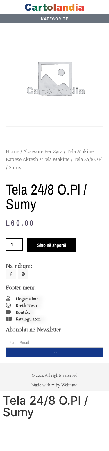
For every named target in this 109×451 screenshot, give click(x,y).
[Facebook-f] (11, 274)
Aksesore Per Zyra (42, 151)
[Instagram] (23, 274)
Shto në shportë (51, 245)
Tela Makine (55, 159)
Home (12, 151)
